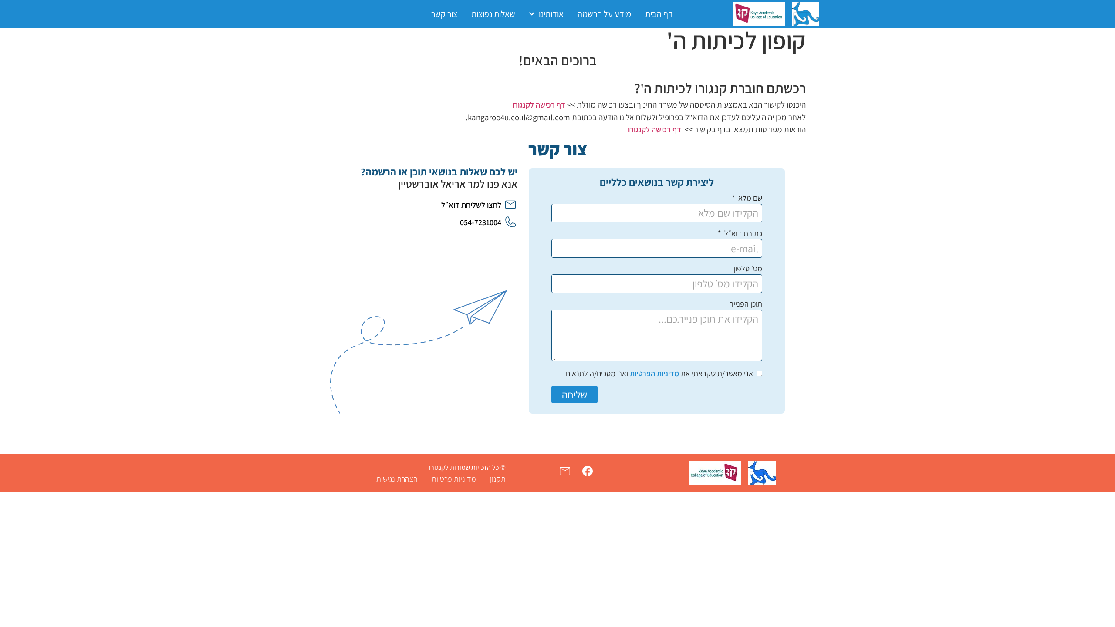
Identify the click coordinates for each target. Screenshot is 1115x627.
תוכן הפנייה (745, 304)
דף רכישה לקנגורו (538, 105)
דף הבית (659, 14)
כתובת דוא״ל (742, 233)
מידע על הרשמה (604, 14)
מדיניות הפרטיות (654, 373)
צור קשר (444, 14)
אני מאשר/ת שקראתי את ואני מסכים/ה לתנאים (659, 373)
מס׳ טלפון (747, 269)
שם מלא (749, 198)
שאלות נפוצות (493, 14)
